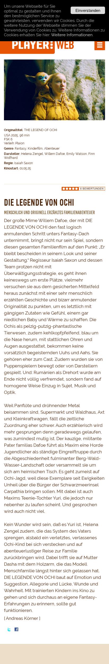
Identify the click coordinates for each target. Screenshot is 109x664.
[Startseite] (44, 44)
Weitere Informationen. (72, 35)
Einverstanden (87, 10)
